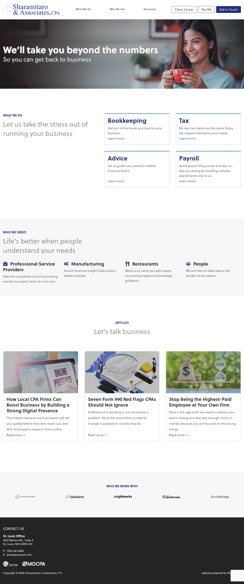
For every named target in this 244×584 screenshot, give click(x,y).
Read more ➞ (40, 434)
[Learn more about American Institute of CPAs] (10, 563)
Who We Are (117, 9)
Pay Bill (206, 9)
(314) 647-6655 (15, 551)
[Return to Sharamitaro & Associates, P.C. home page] (31, 9)
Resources (150, 9)
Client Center (184, 9)
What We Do (83, 9)
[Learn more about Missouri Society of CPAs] (33, 563)
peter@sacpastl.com (19, 555)
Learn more (130, 138)
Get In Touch (228, 9)
